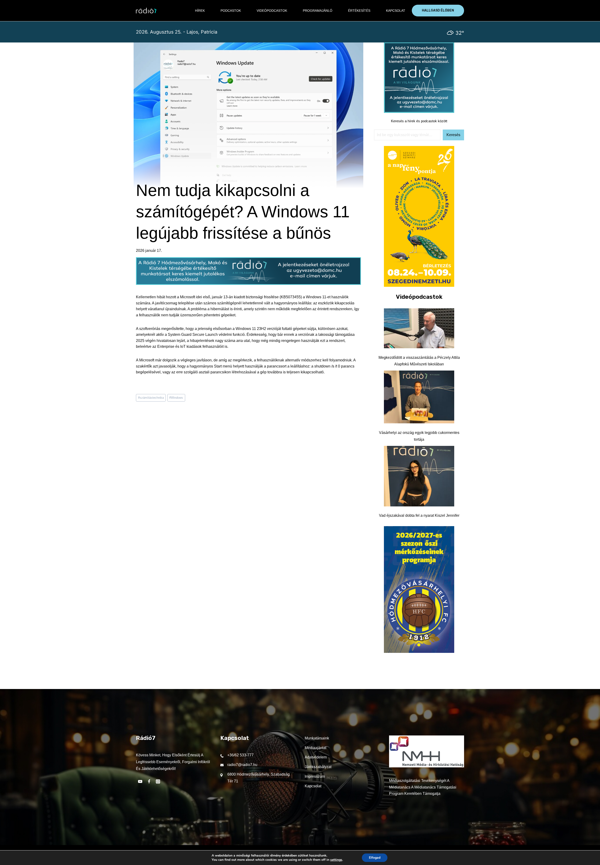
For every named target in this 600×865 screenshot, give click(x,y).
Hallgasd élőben (438, 10)
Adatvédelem (316, 757)
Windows (176, 397)
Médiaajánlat (315, 748)
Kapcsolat (395, 10)
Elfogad (374, 857)
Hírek (200, 10)
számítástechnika (151, 397)
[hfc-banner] (419, 652)
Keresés (453, 135)
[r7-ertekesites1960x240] (248, 284)
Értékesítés (359, 10)
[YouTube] (140, 781)
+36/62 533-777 (240, 755)
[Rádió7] (146, 10)
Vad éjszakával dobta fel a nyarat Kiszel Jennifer (419, 515)
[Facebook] (149, 781)
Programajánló (317, 10)
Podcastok (231, 10)
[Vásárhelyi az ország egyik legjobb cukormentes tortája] (419, 397)
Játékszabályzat (318, 767)
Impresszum (315, 776)
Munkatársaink (317, 738)
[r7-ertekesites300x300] (419, 112)
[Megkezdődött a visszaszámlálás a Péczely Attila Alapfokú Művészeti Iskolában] (419, 328)
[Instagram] (158, 781)
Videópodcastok (272, 10)
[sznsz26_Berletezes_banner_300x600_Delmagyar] (419, 285)
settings (336, 860)
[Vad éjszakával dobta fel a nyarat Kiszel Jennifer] (419, 476)
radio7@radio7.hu (242, 765)
